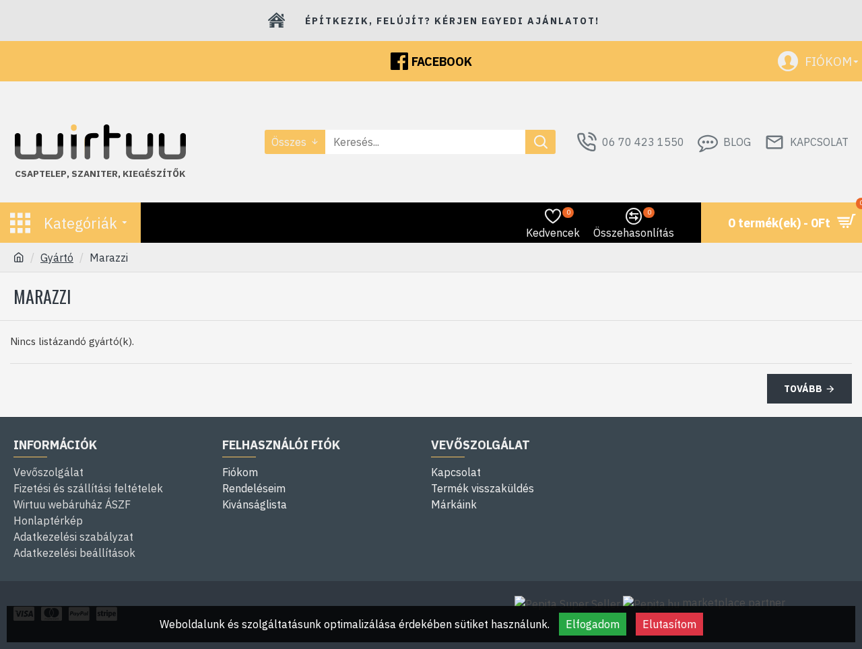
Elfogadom (593, 624)
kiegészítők (154, 174)
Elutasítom (669, 624)
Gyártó (56, 257)
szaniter (94, 174)
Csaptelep (41, 174)
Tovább (803, 389)
